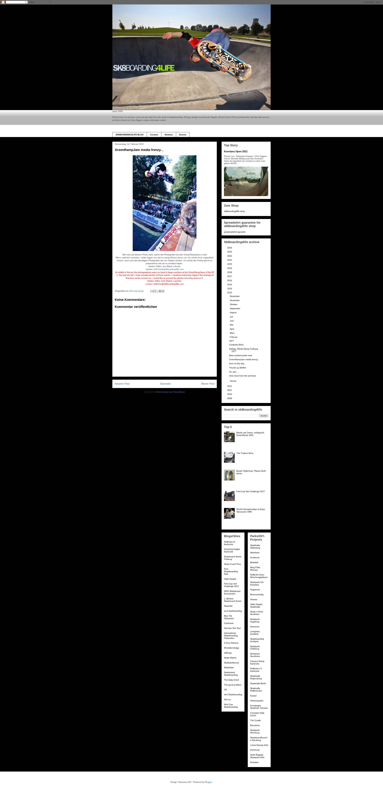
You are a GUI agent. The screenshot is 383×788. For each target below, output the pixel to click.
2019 (230, 268)
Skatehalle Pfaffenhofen (256, 689)
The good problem (232, 685)
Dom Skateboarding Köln (231, 571)
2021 (230, 260)
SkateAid (228, 606)
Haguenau (255, 589)
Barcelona (255, 725)
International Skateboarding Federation (231, 635)
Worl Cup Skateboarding (231, 705)
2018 (230, 272)
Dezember (235, 296)
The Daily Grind (231, 680)
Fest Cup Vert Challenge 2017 (250, 491)
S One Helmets (231, 643)
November (235, 300)
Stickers (169, 134)
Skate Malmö (230, 658)
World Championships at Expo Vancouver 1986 (250, 510)
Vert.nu (227, 699)
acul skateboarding (233, 611)
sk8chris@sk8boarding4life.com (169, 269)
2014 (230, 288)
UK (225, 689)
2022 (230, 256)
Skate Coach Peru (232, 564)
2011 (229, 390)
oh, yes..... (234, 372)
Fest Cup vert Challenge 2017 (231, 584)
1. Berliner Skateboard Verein (232, 599)
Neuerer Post (122, 383)
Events (182, 134)
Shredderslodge (231, 648)
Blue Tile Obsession (229, 617)
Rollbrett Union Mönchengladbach (259, 575)
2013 (230, 292)
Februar (234, 337)
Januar (233, 381)
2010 (230, 394)
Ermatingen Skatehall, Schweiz (259, 706)
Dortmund (255, 750)
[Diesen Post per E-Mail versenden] (151, 291)
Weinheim (255, 552)
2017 (230, 276)
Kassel (253, 696)
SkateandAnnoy (231, 662)
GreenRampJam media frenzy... (244, 359)
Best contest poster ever (240, 355)
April (232, 329)
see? (231, 340)
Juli (232, 316)
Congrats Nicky (236, 344)
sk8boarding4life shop (234, 211)
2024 (230, 248)
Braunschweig (256, 594)
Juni (232, 321)
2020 (230, 264)
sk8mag (227, 653)
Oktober (234, 304)
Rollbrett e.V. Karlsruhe (256, 669)
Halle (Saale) (230, 579)
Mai (232, 325)
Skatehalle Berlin (258, 683)
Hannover (254, 626)
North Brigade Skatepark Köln (257, 756)
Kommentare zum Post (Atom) (170, 392)
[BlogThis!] (154, 291)
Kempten (254, 762)
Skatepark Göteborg (255, 647)
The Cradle (255, 720)
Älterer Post (207, 383)
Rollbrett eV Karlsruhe (229, 543)
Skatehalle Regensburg (256, 677)
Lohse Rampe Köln (259, 745)
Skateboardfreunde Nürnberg (258, 738)
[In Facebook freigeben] (160, 291)
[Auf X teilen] (157, 291)
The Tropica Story (244, 453)
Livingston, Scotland (255, 632)
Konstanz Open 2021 (236, 151)
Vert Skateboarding (233, 694)
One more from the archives (242, 376)
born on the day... (237, 363)
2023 (230, 252)
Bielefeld (254, 562)
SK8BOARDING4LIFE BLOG (130, 134)
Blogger (208, 782)
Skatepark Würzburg (255, 731)
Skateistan (229, 667)
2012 (230, 386)
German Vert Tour (232, 628)
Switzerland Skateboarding (231, 673)
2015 (230, 284)
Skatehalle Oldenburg (255, 546)
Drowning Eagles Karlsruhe (232, 550)
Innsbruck (254, 557)
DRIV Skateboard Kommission (232, 592)
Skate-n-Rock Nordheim (256, 612)
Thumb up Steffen (237, 367)
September (235, 308)
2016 (230, 280)
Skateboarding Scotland (257, 640)
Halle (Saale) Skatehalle (256, 605)
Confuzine (229, 623)
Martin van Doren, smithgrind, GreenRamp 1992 (250, 433)
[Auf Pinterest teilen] (163, 291)
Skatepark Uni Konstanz (256, 583)
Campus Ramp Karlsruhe (257, 662)
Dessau (253, 599)
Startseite (165, 383)
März (232, 333)
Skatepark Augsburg (255, 620)
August (233, 312)
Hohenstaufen (256, 700)
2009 (230, 398)
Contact (154, 134)
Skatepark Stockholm (255, 654)
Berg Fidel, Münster (255, 568)
